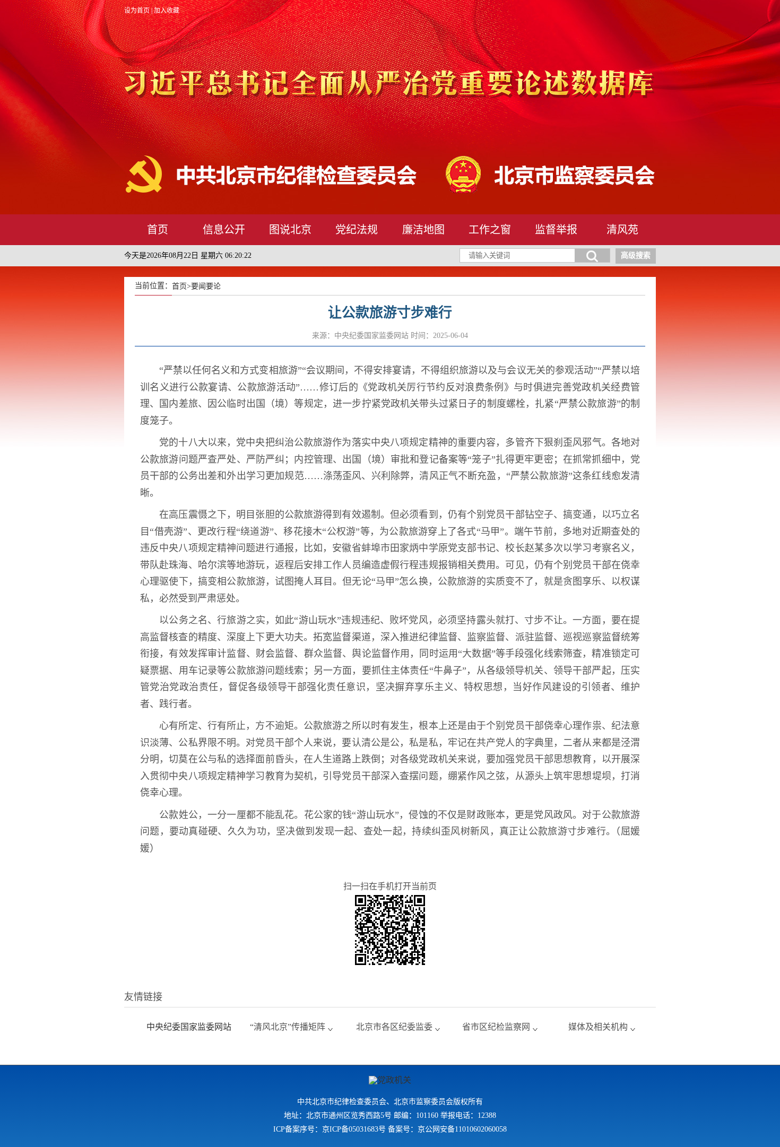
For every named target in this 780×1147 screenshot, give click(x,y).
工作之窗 (490, 230)
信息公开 (224, 230)
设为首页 (137, 10)
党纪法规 (356, 230)
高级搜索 (636, 255)
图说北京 (290, 230)
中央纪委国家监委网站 (188, 1026)
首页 (157, 230)
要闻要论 (206, 286)
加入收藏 (166, 10)
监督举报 (556, 230)
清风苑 (622, 230)
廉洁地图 (423, 230)
